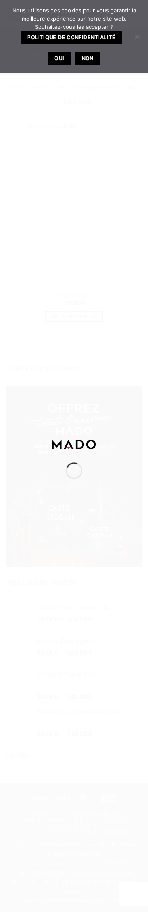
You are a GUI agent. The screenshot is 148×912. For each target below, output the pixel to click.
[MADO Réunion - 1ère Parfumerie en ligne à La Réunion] (74, 443)
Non (88, 58)
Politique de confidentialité (71, 37)
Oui (59, 58)
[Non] (137, 39)
